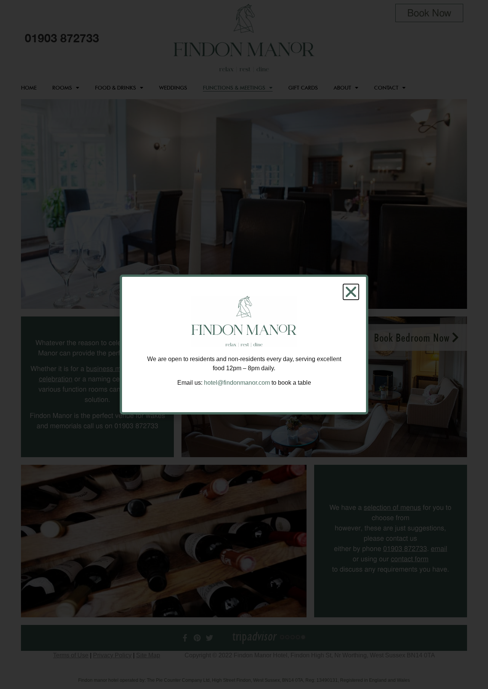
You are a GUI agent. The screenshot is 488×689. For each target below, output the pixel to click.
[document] (244, 344)
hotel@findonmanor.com (237, 382)
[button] (351, 291)
